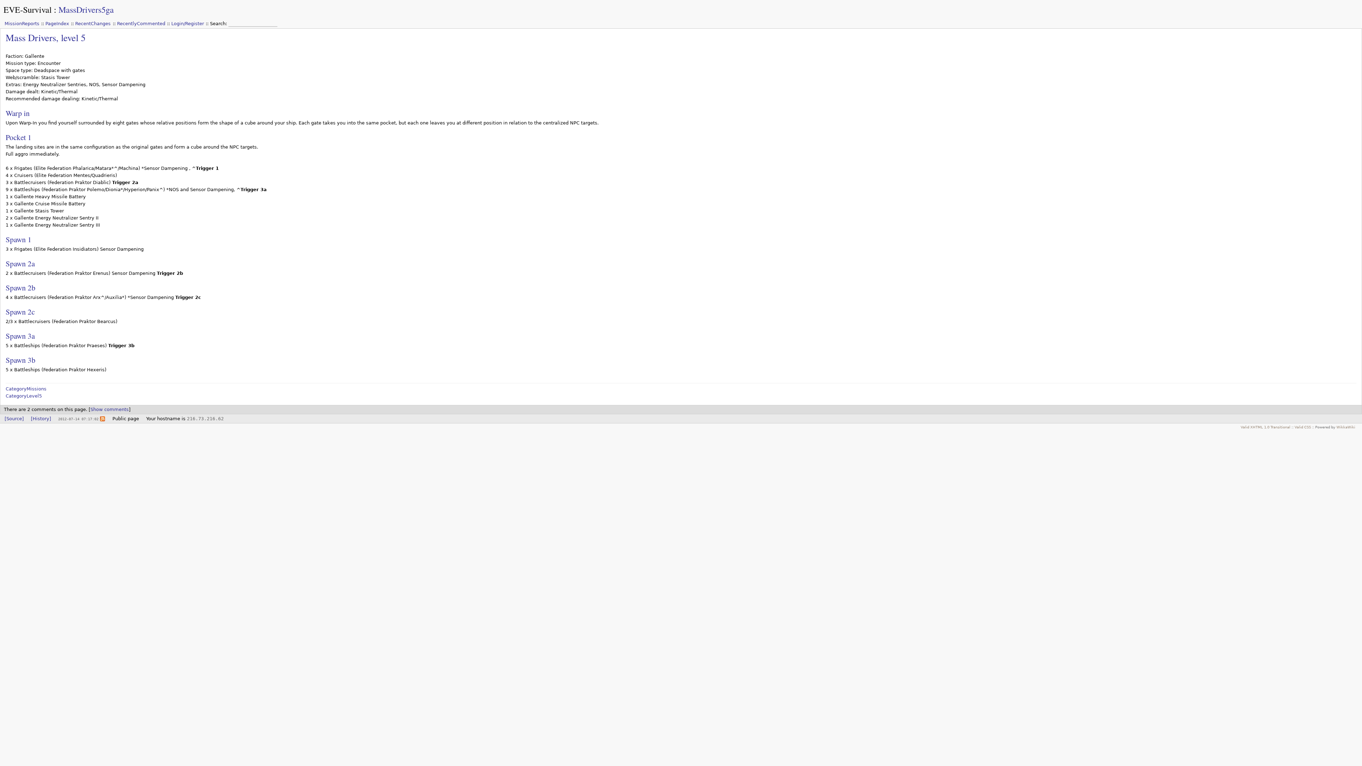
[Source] (14, 418)
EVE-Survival (28, 9)
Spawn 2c (20, 311)
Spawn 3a (20, 336)
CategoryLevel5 (24, 396)
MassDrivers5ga (86, 9)
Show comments (109, 409)
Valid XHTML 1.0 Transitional (1265, 427)
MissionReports (22, 23)
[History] (41, 418)
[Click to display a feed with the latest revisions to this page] (102, 418)
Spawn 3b (20, 360)
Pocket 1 (19, 137)
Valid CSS (1303, 427)
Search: (219, 23)
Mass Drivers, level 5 (45, 37)
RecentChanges (93, 23)
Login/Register (187, 23)
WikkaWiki (1345, 427)
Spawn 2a (20, 263)
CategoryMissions (26, 389)
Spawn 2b (20, 287)
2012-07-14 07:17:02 (78, 419)
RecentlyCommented (141, 23)
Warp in (18, 113)
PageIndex (57, 23)
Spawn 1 (19, 239)
